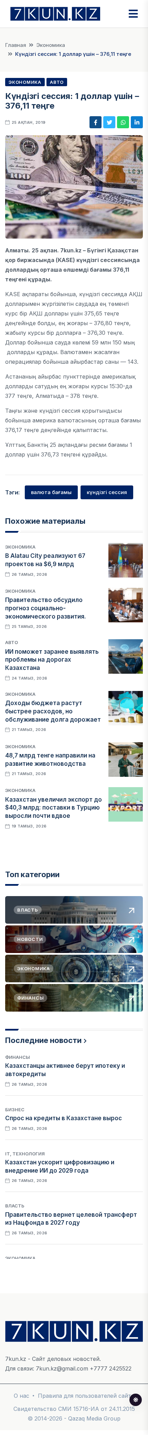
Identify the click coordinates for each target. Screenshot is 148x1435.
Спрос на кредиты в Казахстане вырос (63, 1118)
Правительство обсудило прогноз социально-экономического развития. (45, 608)
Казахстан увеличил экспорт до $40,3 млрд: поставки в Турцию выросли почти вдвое (53, 808)
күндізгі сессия (107, 492)
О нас (21, 1395)
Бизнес (14, 1109)
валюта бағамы (51, 492)
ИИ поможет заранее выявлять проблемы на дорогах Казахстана (52, 660)
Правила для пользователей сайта (86, 1395)
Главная (15, 45)
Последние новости (43, 1040)
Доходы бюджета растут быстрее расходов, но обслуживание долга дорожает (53, 711)
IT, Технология (25, 1153)
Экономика (50, 45)
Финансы (17, 1057)
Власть (14, 1205)
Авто (57, 82)
